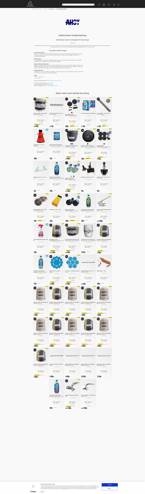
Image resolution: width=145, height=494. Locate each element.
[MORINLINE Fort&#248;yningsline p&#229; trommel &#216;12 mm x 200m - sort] (72, 136)
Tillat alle (109, 484)
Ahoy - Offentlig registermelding (51, 85)
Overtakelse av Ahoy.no (62, 9)
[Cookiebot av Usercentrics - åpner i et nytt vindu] (33, 492)
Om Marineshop (37, 78)
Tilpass (109, 488)
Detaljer (42, 491)
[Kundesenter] (108, 4)
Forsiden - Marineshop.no (39, 76)
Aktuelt (45, 9)
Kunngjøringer (51, 9)
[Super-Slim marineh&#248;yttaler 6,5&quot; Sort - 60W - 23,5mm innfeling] (88, 136)
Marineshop (39, 9)
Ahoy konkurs (50, 83)
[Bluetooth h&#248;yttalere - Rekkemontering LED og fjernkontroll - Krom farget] (72, 168)
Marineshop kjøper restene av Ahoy (54, 80)
